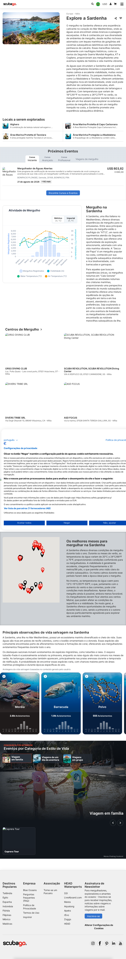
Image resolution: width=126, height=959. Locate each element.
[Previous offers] (113, 823)
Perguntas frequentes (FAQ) (29, 897)
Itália (77, 13)
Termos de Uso (31, 912)
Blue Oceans (30, 890)
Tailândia (7, 893)
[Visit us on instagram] (93, 943)
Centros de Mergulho (22, 329)
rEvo (66, 915)
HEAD (67, 923)
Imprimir (27, 917)
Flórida (6, 910)
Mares (67, 901)
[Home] (10, 4)
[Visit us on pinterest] (107, 943)
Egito (5, 897)
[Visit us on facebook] (100, 943)
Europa (69, 13)
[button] (35, 584)
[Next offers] (120, 823)
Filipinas (7, 915)
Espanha (7, 901)
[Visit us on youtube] (120, 943)
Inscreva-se (93, 916)
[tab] (32, 159)
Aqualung (69, 906)
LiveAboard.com (73, 897)
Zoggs (67, 919)
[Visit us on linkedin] (113, 943)
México (6, 919)
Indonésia (8, 906)
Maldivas (7, 923)
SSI (66, 893)
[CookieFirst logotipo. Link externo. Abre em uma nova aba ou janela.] (5, 443)
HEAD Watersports (73, 885)
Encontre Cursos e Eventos (63, 193)
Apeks (67, 910)
